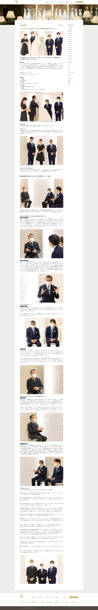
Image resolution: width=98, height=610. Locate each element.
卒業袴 (69, 80)
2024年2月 (70, 35)
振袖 (69, 84)
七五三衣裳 (42, 602)
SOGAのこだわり (60, 2)
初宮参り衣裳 (34, 602)
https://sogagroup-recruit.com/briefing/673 (28, 74)
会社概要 (67, 2)
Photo (69, 70)
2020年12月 (70, 55)
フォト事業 (73, 602)
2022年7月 (70, 53)
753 (68, 64)
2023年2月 (70, 43)
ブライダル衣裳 (25, 602)
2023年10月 (70, 37)
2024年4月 (70, 33)
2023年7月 (70, 41)
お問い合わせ (80, 2)
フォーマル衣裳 (65, 602)
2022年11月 (70, 47)
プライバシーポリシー (74, 608)
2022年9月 (70, 51)
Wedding (69, 78)
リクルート (72, 2)
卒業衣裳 (57, 602)
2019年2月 (70, 59)
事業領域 (47, 2)
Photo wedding (70, 72)
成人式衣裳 (50, 602)
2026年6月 (70, 29)
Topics (25, 25)
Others (69, 68)
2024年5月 (70, 31)
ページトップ (95, 604)
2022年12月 (70, 45)
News (21, 25)
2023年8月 (70, 39)
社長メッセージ (53, 2)
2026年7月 (70, 27)
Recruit (69, 74)
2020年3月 (70, 57)
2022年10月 (70, 49)
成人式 (69, 82)
